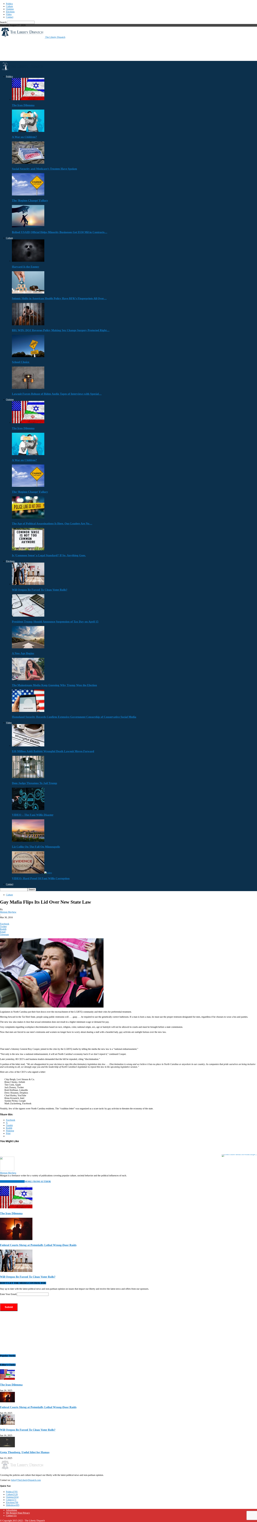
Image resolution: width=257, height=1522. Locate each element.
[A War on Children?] (28, 131)
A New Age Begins (23, 653)
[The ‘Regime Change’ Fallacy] (28, 194)
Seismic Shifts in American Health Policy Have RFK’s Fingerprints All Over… (59, 298)
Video (9, 14)
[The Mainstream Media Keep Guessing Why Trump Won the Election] (28, 679)
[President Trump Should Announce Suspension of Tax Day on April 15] (28, 616)
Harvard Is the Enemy (25, 266)
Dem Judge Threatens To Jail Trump (34, 783)
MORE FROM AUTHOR (38, 1181)
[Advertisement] (54, 49)
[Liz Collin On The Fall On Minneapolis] (28, 841)
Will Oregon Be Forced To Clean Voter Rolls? (39, 589)
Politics (9, 3)
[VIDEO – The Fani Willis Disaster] (28, 809)
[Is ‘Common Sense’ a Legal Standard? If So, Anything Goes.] (28, 549)
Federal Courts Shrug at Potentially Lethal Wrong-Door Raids (38, 1245)
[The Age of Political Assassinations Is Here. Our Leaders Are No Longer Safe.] (28, 518)
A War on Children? (24, 136)
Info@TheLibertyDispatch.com (26, 1480)
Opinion (10, 9)
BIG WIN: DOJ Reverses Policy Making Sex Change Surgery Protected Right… (60, 330)
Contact (9, 17)
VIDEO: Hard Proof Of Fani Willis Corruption (41, 878)
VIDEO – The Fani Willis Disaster (32, 814)
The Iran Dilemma (23, 105)
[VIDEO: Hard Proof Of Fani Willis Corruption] (32, 872)
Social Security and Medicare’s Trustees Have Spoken (44, 168)
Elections (10, 11)
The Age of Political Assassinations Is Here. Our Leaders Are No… (52, 523)
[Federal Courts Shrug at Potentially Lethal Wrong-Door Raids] (16, 1239)
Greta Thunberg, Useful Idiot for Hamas (24, 1452)
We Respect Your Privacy (18, 1513)
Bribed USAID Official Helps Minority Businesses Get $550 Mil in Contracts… (59, 232)
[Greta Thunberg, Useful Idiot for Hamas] (7, 1446)
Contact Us (11, 1515)
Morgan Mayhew (8, 912)
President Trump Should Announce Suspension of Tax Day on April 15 (55, 621)
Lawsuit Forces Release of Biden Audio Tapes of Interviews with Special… (57, 393)
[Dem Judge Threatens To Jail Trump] (28, 777)
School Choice (21, 362)
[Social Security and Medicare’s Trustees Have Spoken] (28, 163)
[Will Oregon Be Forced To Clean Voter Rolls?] (28, 584)
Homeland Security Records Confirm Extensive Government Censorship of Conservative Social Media (74, 716)
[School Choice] (28, 356)
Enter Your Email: (8, 1294)
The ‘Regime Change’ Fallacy (30, 200)
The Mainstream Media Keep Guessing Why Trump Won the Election (54, 685)
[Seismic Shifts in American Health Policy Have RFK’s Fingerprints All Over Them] (28, 292)
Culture (9, 6)
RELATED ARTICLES (12, 1181)
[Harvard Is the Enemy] (28, 261)
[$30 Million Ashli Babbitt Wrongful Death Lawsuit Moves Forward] (28, 745)
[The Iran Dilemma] (28, 99)
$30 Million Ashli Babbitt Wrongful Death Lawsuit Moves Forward (53, 751)
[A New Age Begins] (28, 647)
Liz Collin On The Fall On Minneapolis (36, 846)
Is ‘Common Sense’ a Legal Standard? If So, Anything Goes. (49, 555)
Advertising (11, 1510)
